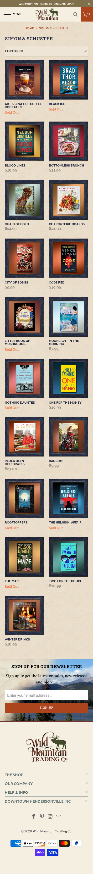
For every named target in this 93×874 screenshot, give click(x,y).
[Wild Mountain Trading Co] (46, 14)
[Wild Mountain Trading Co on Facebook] (33, 817)
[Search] (75, 14)
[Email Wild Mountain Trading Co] (58, 817)
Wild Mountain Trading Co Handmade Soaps (46, 4)
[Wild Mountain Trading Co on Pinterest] (42, 817)
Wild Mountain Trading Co (52, 831)
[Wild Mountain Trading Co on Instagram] (50, 817)
